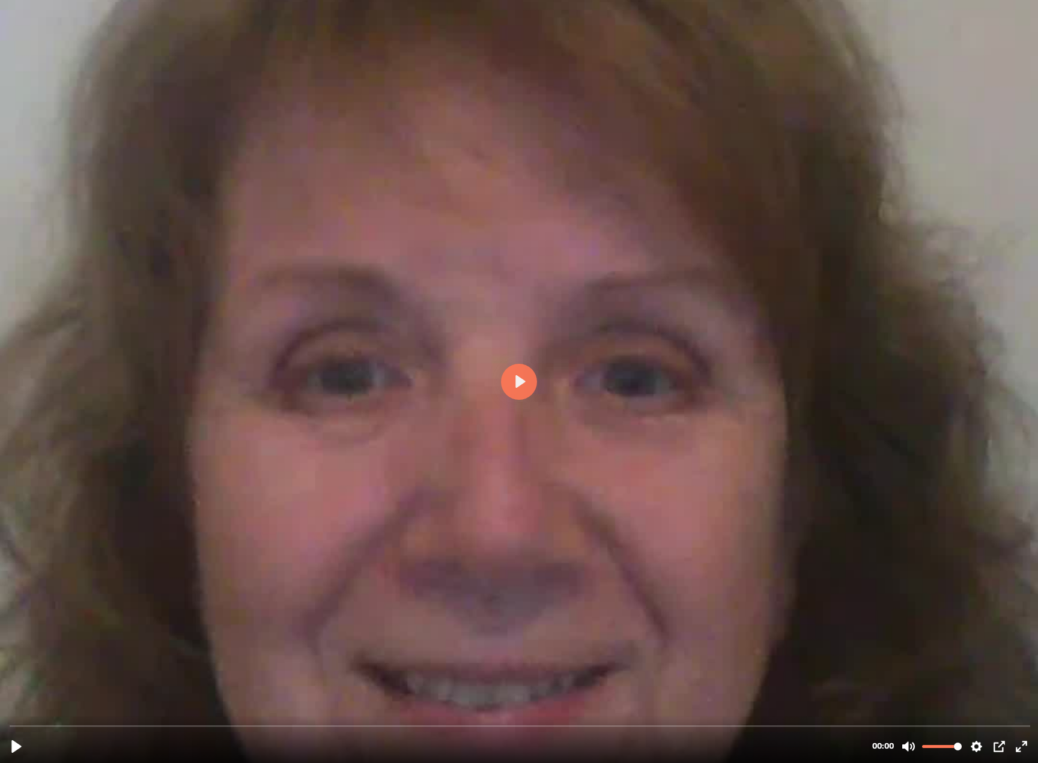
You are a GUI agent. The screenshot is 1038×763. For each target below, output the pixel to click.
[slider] (520, 725)
